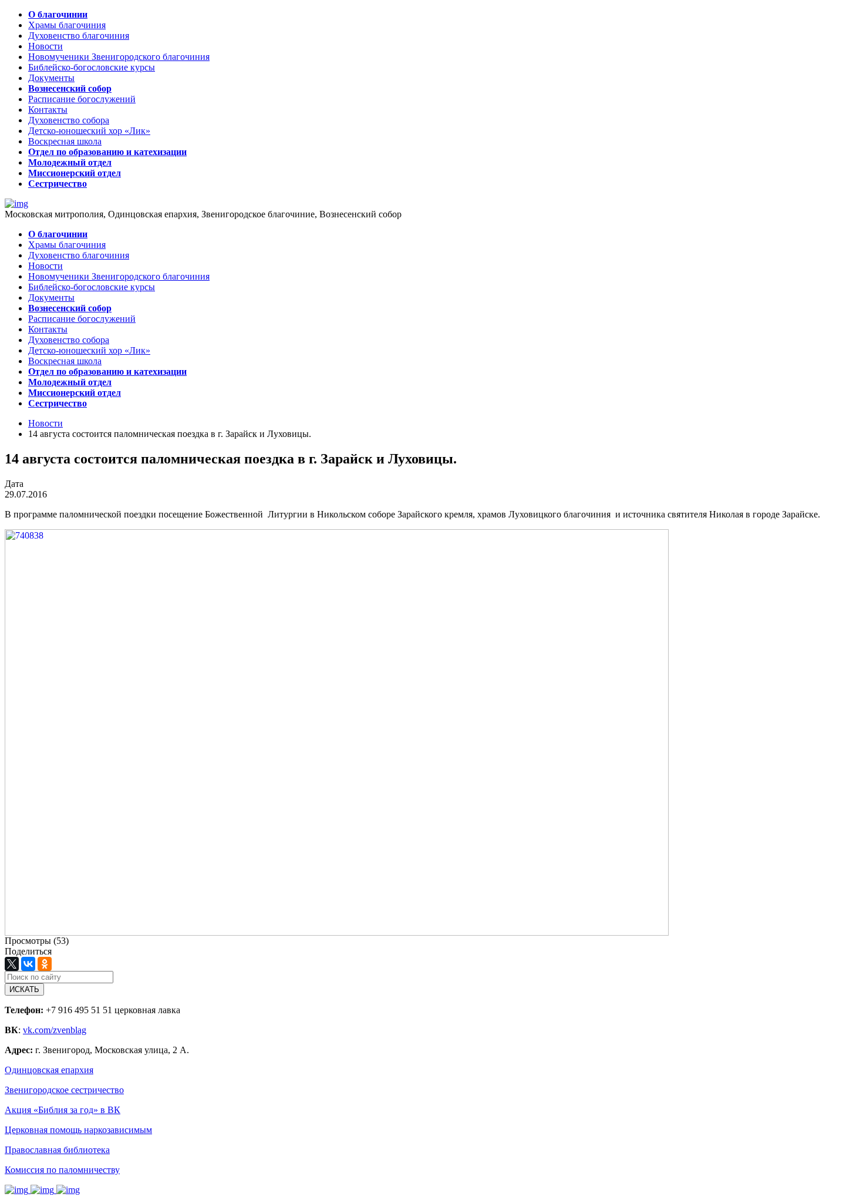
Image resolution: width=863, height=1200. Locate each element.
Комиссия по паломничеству (62, 1170)
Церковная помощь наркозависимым (78, 1130)
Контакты (48, 110)
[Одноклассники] (45, 964)
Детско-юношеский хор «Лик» (89, 131)
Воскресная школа (65, 141)
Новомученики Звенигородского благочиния (119, 57)
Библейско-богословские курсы (91, 67)
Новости (45, 46)
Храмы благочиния (67, 25)
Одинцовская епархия (49, 1070)
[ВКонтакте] (28, 964)
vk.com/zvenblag (54, 1030)
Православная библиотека (57, 1150)
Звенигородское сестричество (64, 1090)
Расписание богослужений (82, 99)
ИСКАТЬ (24, 989)
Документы (51, 78)
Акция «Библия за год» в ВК (62, 1110)
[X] (12, 964)
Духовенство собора (68, 120)
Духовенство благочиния (78, 36)
